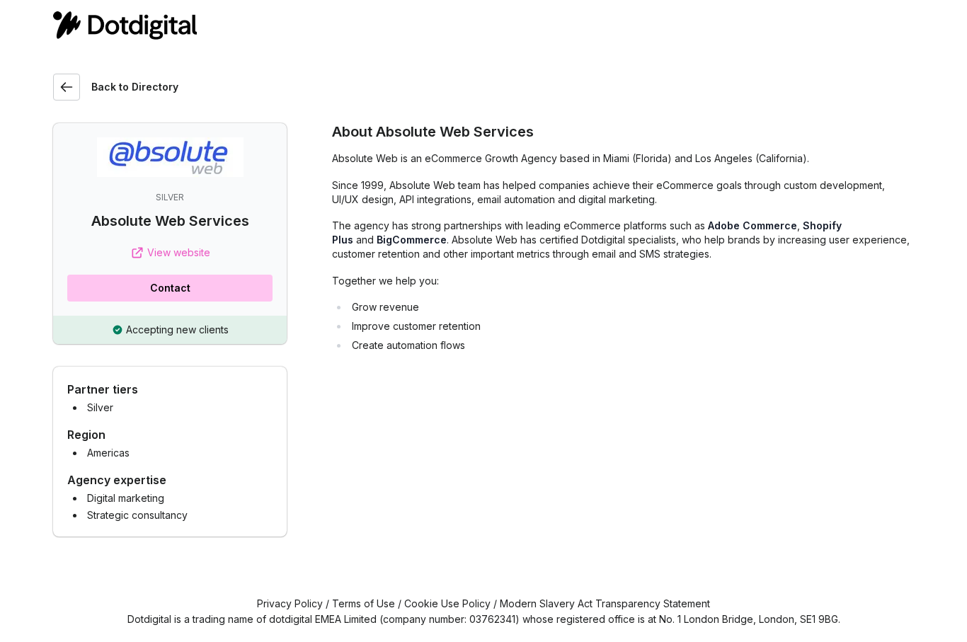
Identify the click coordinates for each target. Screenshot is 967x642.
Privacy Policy (290, 603)
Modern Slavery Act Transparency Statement (605, 603)
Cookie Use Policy (447, 603)
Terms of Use (363, 603)
